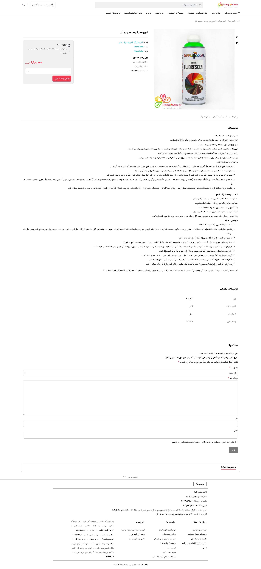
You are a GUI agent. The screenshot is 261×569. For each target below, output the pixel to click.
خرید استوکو (84, 543)
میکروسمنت (96, 543)
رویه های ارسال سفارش (197, 534)
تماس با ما (172, 548)
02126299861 (191, 496)
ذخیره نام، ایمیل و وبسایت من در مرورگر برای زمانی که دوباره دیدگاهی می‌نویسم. (203, 442)
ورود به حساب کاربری (40, 5)
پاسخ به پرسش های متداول (165, 539)
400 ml (134, 71)
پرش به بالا (200, 484)
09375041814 (187, 501)
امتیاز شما (233, 367)
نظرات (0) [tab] (205, 116)
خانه (238, 21)
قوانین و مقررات (169, 534)
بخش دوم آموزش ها (137, 539)
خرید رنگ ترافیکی (106, 530)
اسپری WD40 (80, 534)
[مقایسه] (237, 43)
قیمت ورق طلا (108, 539)
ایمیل (236, 430)
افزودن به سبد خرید (62, 78)
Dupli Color (139, 47)
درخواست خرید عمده (167, 530)
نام (237, 418)
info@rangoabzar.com (192, 505)
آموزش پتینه (80, 530)
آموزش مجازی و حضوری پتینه (133, 530)
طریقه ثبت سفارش (199, 539)
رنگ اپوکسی (109, 543)
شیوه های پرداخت (200, 530)
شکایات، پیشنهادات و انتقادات (164, 557)
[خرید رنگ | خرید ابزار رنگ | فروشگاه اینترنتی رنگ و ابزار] (229, 4)
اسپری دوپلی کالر (126, 42)
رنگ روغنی (94, 534)
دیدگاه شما (233, 378)
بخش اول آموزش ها (137, 534)
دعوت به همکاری (169, 552)
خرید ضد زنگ (80, 539)
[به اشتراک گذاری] (237, 37)
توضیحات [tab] (234, 116)
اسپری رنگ (222, 21)
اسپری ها (231, 21)
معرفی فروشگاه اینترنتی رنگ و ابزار (194, 545)
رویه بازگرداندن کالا (168, 543)
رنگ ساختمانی (108, 534)
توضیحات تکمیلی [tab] (219, 116)
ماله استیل (94, 539)
